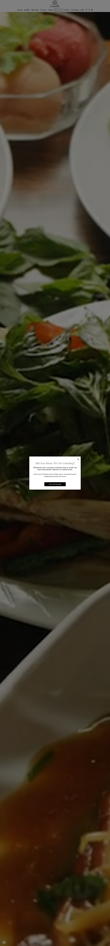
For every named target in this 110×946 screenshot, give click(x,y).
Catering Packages (55, 484)
